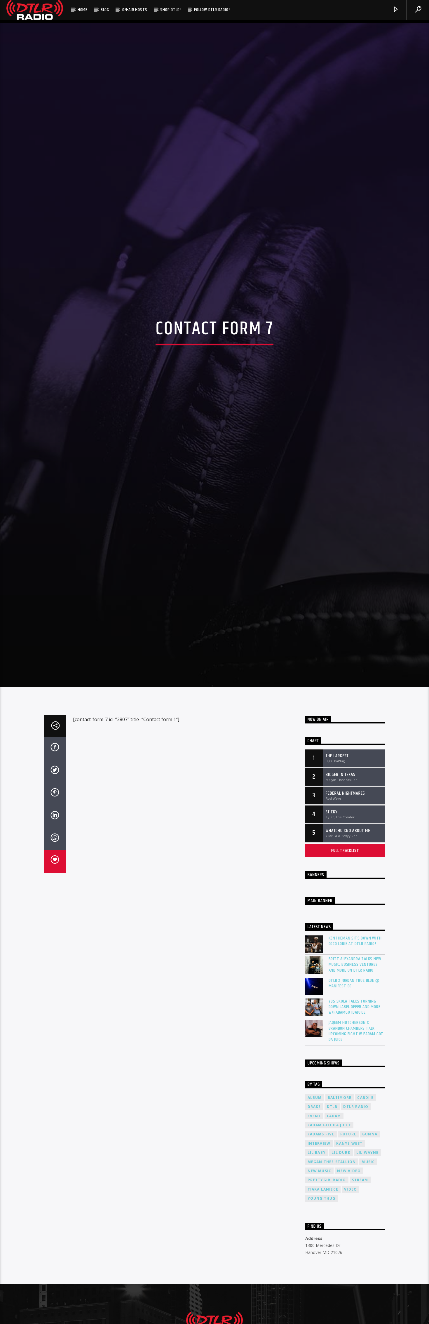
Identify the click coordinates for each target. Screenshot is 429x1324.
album (315, 1151)
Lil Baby (317, 1206)
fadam (334, 1169)
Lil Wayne (367, 1206)
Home (83, 9)
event (314, 1169)
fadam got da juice (329, 1179)
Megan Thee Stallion (332, 1215)
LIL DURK (341, 1206)
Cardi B (365, 1151)
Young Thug (322, 1252)
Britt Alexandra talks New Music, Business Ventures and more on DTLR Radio (355, 1018)
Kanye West (349, 1197)
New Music (320, 1224)
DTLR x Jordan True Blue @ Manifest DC (354, 1037)
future (348, 1188)
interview (319, 1197)
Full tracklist (345, 904)
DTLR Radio (355, 1160)
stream (360, 1233)
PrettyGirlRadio (327, 1233)
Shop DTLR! (170, 9)
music (368, 1215)
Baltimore (340, 1151)
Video (350, 1243)
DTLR (332, 1160)
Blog (105, 9)
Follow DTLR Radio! (212, 9)
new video (349, 1224)
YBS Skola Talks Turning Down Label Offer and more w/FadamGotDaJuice (355, 1060)
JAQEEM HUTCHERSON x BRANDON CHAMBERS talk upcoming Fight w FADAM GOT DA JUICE (356, 1085)
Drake (314, 1160)
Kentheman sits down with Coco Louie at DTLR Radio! (355, 995)
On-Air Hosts (134, 9)
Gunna (369, 1188)
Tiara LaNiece (323, 1243)
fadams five (321, 1188)
